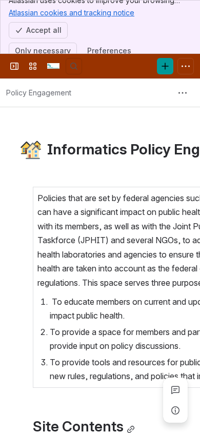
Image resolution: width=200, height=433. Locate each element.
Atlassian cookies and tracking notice (71, 12)
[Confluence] (53, 66)
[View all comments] (175, 390)
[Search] (74, 66)
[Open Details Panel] (175, 410)
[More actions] (182, 93)
